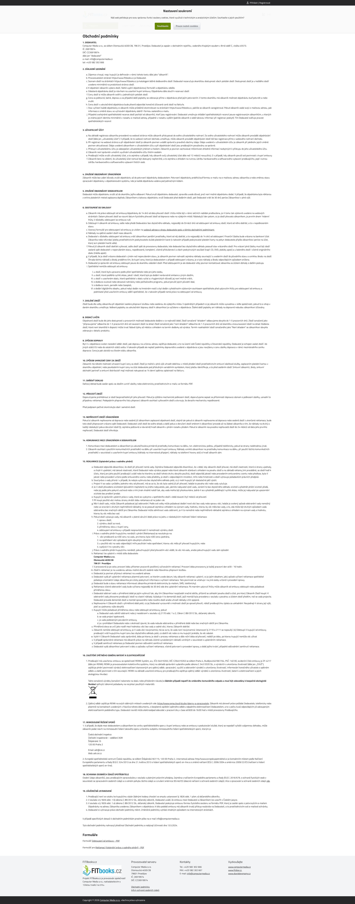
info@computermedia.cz (198, 873)
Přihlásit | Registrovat (260, 2)
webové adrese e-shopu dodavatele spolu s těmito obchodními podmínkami (179, 229)
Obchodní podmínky (140, 886)
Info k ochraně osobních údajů (145, 890)
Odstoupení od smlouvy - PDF (106, 840)
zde (268, 781)
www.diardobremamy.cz (239, 873)
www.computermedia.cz (239, 867)
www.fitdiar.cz (235, 870)
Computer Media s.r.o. (110, 900)
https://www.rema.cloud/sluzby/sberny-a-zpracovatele (183, 703)
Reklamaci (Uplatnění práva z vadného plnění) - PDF (119, 847)
